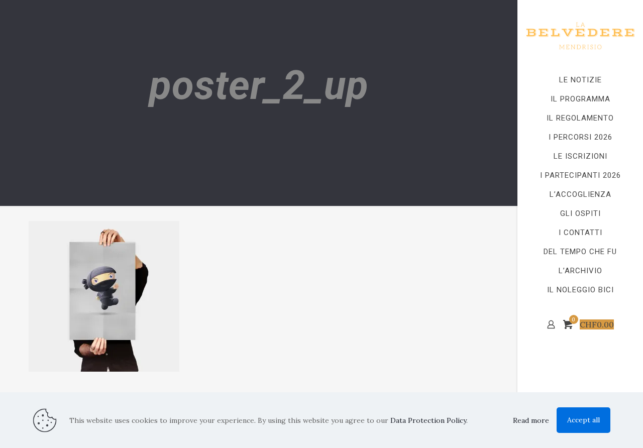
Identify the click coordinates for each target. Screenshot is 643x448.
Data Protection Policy (428, 420)
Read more (531, 420)
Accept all (583, 419)
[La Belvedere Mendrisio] (580, 35)
